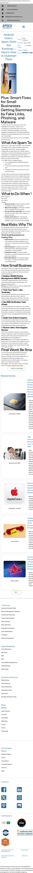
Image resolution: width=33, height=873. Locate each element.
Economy (4, 714)
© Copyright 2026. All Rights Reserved (7, 850)
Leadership (4, 718)
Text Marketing (5, 666)
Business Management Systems (10, 611)
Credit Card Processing (8, 615)
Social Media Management (9, 662)
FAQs (2, 771)
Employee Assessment (8, 628)
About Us (4, 751)
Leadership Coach (6, 690)
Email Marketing (6, 649)
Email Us (4, 767)
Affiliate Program (6, 754)
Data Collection (5, 625)
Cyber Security (5, 621)
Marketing (4, 721)
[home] (7, 27)
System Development (7, 638)
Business (4, 708)
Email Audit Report (6, 631)
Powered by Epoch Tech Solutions (7, 856)
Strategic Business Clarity (8, 697)
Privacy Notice (24, 850)
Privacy (3, 724)
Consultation (5, 761)
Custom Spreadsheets (7, 618)
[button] (23, 26)
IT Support (4, 635)
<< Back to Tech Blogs (16, 368)
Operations (4, 693)
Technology (4, 731)
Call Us (3, 757)
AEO (2, 656)
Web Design (5, 669)
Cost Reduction (5, 683)
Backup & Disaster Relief (8, 608)
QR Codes (4, 652)
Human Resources (6, 687)
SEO (2, 659)
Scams (3, 728)
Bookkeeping (5, 680)
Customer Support (6, 764)
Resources (25, 856)
